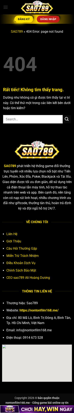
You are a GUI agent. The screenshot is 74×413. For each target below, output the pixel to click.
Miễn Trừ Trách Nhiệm (22, 256)
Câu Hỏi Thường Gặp (21, 248)
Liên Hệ (11, 234)
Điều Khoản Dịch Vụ (20, 263)
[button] (5, 7)
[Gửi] (67, 119)
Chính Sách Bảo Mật (21, 270)
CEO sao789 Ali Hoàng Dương (28, 278)
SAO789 (17, 32)
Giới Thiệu (13, 241)
